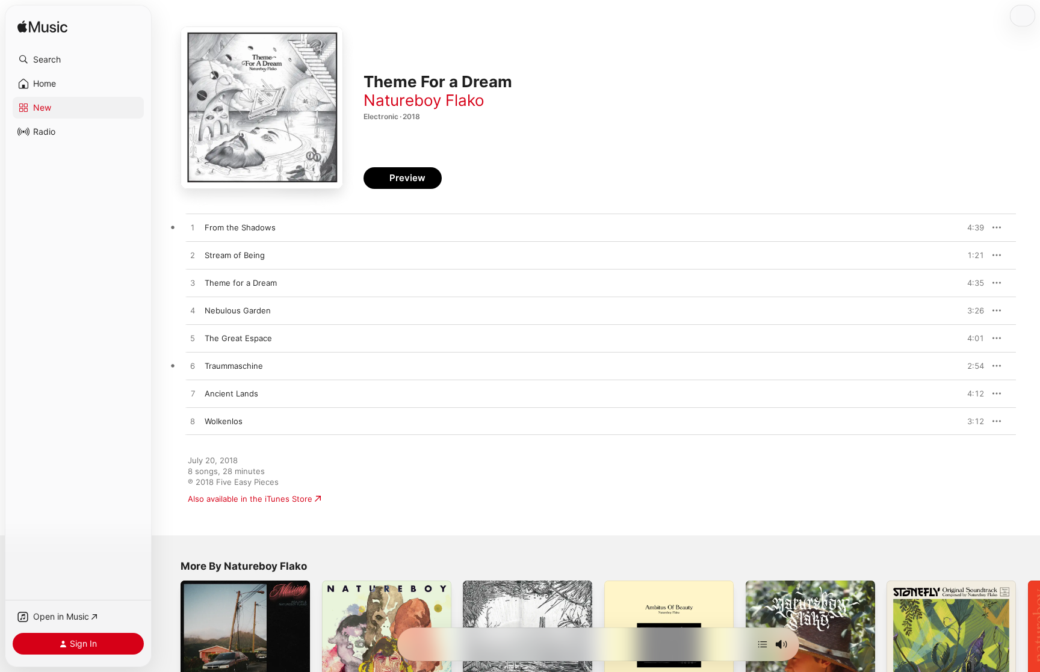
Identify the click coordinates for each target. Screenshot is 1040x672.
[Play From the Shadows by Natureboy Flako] (193, 228)
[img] (42, 27)
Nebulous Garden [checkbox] (238, 310)
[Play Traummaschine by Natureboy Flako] (193, 366)
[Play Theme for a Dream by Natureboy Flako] (193, 283)
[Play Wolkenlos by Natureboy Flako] (193, 421)
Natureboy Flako (424, 100)
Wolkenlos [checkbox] (224, 421)
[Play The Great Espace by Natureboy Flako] (193, 338)
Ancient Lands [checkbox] (231, 393)
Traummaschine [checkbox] (234, 366)
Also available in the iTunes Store (250, 499)
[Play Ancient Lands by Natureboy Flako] (193, 394)
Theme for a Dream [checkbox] (241, 283)
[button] (78, 59)
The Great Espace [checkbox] (238, 338)
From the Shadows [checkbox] (240, 227)
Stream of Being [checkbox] (235, 255)
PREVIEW (971, 227)
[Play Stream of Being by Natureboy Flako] (193, 255)
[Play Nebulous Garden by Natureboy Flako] (193, 311)
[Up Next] (762, 644)
